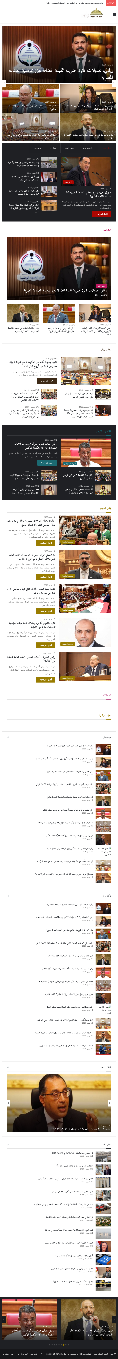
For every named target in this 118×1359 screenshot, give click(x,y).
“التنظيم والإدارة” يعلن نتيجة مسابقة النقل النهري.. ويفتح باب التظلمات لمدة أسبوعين (65, 1179)
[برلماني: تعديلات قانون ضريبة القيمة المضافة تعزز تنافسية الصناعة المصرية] (59, 268)
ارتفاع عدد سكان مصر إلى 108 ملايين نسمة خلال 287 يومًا (73, 1281)
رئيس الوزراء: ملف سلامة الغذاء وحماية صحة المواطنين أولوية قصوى (24, 192)
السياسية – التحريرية (29, 1354)
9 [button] (49, 1344)
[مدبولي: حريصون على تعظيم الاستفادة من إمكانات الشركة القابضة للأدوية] (59, 54)
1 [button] (68, 1344)
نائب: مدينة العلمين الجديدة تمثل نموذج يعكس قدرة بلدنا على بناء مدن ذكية (31, 591)
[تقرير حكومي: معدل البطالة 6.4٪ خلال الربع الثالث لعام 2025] (103, 1156)
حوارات (53, 148)
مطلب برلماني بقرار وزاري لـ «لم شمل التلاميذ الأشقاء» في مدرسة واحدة (25, 491)
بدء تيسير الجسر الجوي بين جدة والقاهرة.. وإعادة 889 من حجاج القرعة (31, 136)
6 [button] (56, 1344)
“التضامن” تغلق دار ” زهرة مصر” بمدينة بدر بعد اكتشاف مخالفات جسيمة (69, 1243)
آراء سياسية (88, 148)
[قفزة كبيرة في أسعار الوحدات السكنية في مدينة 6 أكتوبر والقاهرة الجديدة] (103, 1221)
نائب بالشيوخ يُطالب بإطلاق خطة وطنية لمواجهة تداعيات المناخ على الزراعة (32, 625)
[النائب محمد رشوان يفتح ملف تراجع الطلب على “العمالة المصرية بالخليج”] (59, 313)
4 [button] (61, 1345)
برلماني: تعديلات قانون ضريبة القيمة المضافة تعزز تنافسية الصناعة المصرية (70, 746)
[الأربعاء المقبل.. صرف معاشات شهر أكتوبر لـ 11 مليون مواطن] (103, 1195)
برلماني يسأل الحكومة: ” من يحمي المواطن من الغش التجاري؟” (78, 476)
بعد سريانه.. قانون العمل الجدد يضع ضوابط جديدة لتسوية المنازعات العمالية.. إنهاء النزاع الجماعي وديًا (23, 413)
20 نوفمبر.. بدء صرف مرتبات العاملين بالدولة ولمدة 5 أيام (74, 1166)
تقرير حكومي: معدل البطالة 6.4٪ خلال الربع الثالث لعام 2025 (72, 1153)
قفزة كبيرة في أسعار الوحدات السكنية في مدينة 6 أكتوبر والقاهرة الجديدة (69, 1217)
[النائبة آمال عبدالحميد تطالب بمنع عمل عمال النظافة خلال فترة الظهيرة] (103, 490)
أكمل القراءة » (101, 214)
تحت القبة (69, 148)
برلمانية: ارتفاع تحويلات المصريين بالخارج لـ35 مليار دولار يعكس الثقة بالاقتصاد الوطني (31, 523)
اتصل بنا (6, 1354)
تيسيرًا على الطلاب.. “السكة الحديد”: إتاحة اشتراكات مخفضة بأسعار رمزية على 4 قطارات (63, 1204)
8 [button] (52, 1344)
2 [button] (65, 1344)
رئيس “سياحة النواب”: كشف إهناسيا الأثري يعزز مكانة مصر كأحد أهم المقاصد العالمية (95, 331)
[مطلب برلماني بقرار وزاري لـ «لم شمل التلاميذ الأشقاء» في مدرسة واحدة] (49, 490)
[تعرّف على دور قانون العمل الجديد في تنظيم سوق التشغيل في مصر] (103, 394)
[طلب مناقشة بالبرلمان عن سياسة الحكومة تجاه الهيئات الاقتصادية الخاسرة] (23, 313)
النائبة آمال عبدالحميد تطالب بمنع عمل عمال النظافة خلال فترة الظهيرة (79, 491)
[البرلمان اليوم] (94, 14)
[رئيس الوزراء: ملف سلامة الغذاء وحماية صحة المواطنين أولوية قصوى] (49, 191)
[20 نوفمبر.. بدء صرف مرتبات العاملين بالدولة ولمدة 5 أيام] (103, 1169)
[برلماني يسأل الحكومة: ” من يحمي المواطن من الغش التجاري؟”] (103, 475)
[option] (59, 83)
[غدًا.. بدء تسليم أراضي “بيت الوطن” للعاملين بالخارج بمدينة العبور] (103, 1272)
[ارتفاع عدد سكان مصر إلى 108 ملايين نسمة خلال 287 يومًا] (103, 1285)
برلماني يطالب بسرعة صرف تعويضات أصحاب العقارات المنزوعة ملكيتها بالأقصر (35, 446)
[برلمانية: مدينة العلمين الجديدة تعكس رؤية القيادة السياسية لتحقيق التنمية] (88, 98)
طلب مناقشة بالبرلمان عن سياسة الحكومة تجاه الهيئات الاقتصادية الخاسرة (74, 3)
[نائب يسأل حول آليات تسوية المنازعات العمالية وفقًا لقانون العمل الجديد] (49, 475)
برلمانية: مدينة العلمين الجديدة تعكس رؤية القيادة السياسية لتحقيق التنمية (88, 107)
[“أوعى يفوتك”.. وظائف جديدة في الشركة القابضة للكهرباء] (103, 1259)
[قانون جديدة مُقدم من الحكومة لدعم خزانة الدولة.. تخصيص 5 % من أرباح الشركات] (30, 98)
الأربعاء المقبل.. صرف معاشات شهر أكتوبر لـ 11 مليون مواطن (72, 1191)
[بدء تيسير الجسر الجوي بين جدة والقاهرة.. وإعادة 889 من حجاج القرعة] (30, 127)
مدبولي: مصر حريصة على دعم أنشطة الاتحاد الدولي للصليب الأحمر (82, 1129)
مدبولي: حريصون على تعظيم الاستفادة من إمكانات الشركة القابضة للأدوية (65, 74)
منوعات (37, 148)
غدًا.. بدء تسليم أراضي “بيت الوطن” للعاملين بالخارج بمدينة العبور (72, 1268)
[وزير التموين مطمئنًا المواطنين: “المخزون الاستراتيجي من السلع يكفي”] (49, 177)
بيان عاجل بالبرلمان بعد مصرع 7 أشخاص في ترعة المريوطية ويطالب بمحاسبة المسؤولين (91, 136)
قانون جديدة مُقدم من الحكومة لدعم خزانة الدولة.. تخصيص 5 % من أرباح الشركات (31, 107)
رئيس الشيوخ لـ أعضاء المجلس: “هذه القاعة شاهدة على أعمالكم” (31, 659)
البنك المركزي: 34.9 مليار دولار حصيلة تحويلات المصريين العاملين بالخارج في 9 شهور (23, 208)
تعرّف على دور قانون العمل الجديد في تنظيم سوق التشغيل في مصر (79, 395)
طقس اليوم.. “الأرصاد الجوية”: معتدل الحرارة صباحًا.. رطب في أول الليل (68, 1230)
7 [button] (54, 1344)
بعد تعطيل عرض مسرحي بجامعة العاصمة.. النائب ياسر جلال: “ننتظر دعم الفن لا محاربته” (32, 557)
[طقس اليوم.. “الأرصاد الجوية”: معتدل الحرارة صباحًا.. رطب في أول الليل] (103, 1233)
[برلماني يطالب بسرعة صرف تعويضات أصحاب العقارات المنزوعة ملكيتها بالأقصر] (103, 813)
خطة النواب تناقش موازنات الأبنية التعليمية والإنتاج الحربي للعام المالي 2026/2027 (65, 823)
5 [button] (59, 1344)
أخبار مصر (106, 148)
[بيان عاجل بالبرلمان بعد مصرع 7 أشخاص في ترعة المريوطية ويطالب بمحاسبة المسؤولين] (88, 127)
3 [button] (63, 1344)
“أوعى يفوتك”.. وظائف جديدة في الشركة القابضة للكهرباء (74, 1256)
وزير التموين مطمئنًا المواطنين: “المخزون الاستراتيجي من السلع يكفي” (25, 178)
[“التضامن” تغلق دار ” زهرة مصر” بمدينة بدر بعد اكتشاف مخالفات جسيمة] (103, 1246)
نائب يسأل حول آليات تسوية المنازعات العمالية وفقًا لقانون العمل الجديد (24, 476)
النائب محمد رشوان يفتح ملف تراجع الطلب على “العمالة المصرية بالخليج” (61, 330)
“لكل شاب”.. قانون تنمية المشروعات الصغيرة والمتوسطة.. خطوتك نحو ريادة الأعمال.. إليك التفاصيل (24, 397)
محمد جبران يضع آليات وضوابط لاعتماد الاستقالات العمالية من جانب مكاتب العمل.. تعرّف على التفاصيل (78, 413)
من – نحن (15, 1354)
